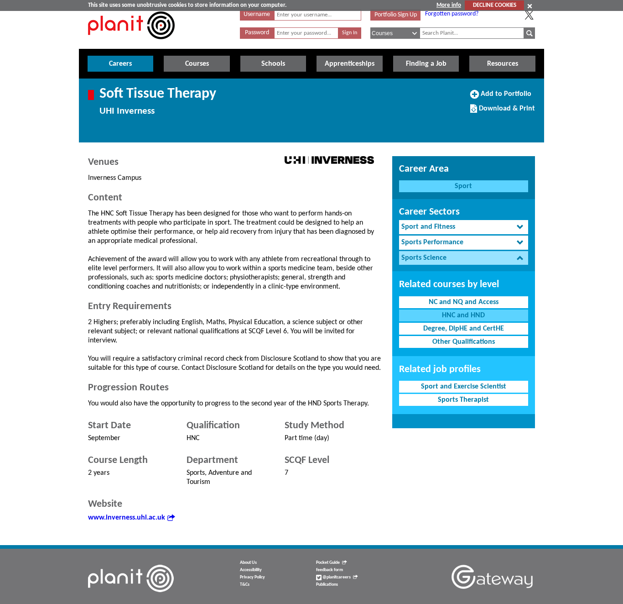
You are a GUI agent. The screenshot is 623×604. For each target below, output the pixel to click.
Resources (502, 64)
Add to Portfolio (504, 97)
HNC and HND (463, 315)
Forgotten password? (451, 14)
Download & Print (506, 112)
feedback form (329, 570)
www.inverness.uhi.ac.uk (126, 517)
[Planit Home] (131, 44)
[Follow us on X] (529, 15)
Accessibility (251, 570)
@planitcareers (336, 577)
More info (448, 5)
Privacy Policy (252, 577)
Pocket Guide (328, 563)
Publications (327, 585)
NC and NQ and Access (463, 302)
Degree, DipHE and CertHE (463, 328)
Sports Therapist (463, 400)
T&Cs (244, 585)
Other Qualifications (463, 342)
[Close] (530, 6)
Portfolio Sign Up (395, 14)
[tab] (463, 227)
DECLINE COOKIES (494, 5)
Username (257, 14)
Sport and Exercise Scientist (463, 386)
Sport (463, 186)
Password (257, 33)
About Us (248, 563)
